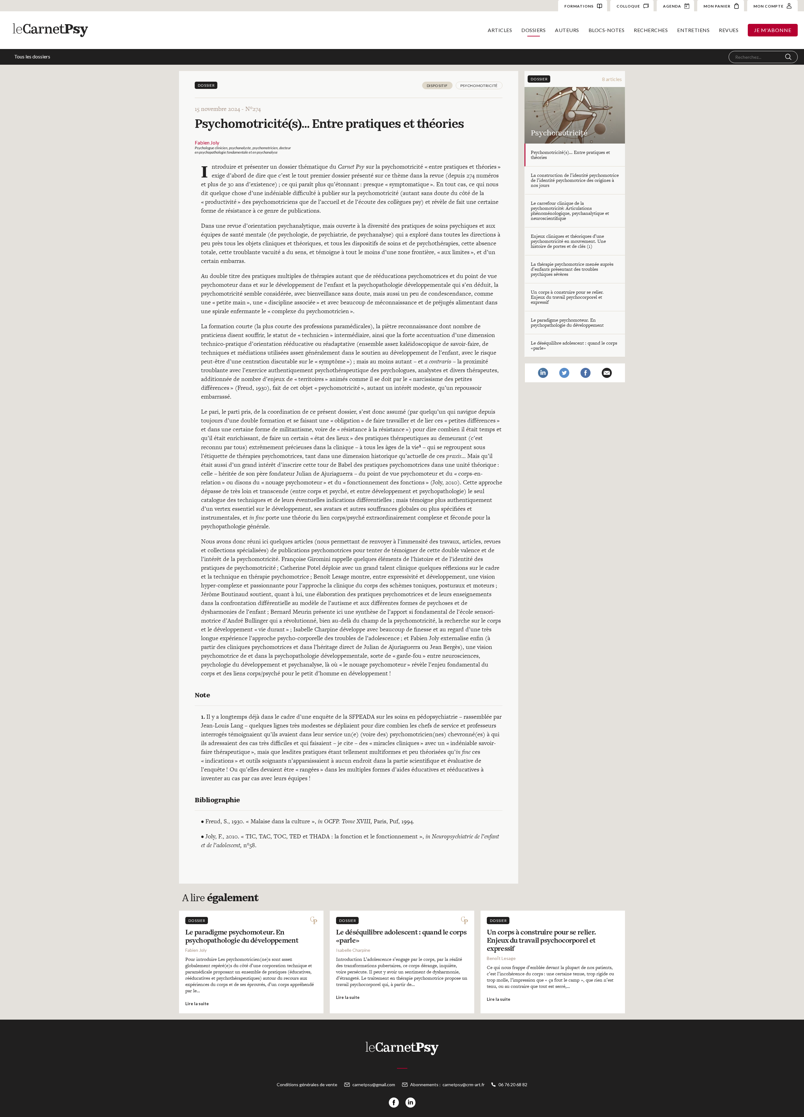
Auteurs (567, 30)
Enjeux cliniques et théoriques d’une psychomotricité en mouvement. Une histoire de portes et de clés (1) (568, 241)
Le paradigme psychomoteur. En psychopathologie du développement (567, 322)
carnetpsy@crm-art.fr (464, 1084)
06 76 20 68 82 (512, 1084)
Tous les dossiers (32, 56)
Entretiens (693, 30)
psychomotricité (479, 85)
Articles (500, 30)
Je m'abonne (772, 30)
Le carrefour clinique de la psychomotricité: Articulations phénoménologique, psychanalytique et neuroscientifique (570, 210)
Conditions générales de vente (307, 1084)
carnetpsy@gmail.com (373, 1084)
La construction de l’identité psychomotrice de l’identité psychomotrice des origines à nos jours (575, 180)
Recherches (651, 30)
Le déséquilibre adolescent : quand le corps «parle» (574, 345)
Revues (728, 30)
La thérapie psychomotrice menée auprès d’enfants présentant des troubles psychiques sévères (572, 269)
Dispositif (437, 85)
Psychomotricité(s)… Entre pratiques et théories (570, 155)
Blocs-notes (607, 30)
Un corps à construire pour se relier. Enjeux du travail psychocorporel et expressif (567, 297)
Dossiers (533, 30)
